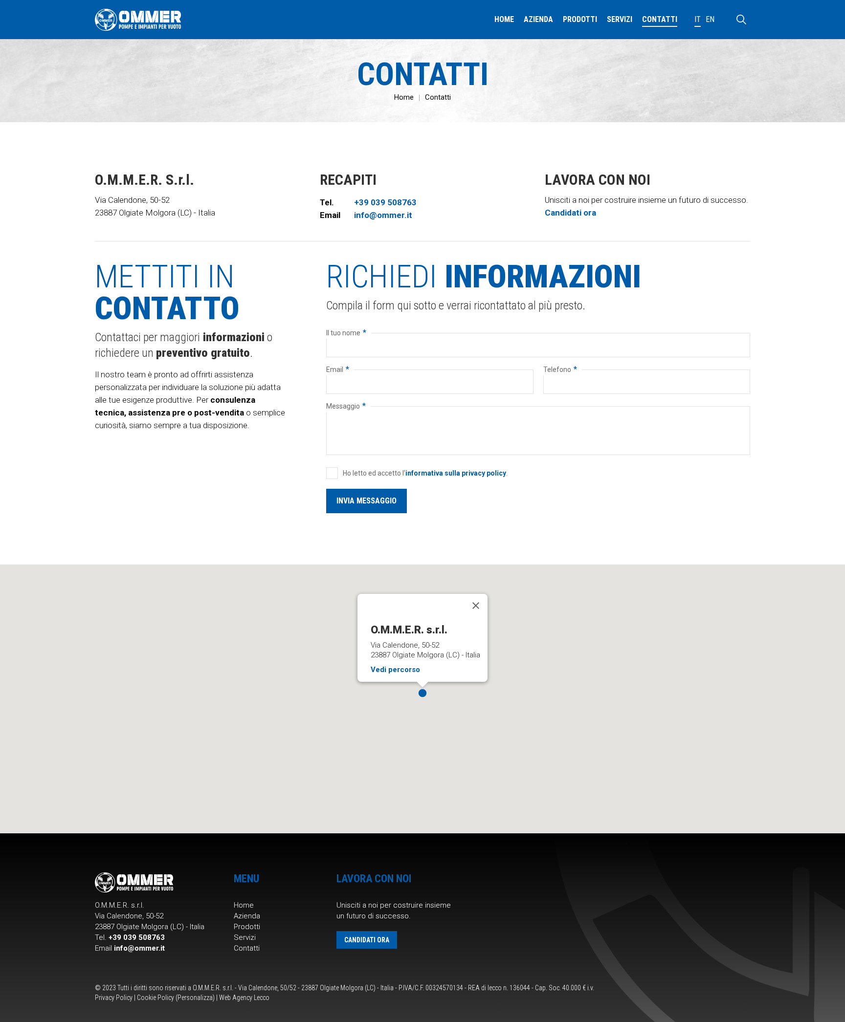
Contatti (438, 97)
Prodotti (247, 926)
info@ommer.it (383, 215)
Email (337, 369)
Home (404, 97)
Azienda (247, 916)
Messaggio (346, 406)
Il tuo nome (346, 332)
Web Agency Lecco (244, 997)
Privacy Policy (114, 997)
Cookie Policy (155, 997)
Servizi (245, 937)
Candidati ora (570, 212)
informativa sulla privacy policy (455, 473)
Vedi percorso (395, 669)
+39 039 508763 (385, 202)
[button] (422, 693)
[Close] (476, 605)
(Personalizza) (195, 997)
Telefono (560, 369)
